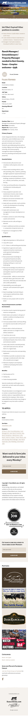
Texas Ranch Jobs (7, 425)
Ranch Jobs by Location (8, 660)
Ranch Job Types (6, 657)
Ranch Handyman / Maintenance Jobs (12, 435)
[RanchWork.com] (14, 702)
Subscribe (14, 471)
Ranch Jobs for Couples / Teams (10, 437)
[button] (14, 16)
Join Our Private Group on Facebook (12, 671)
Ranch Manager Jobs (15, 439)
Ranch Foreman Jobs (18, 433)
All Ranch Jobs (6, 431)
